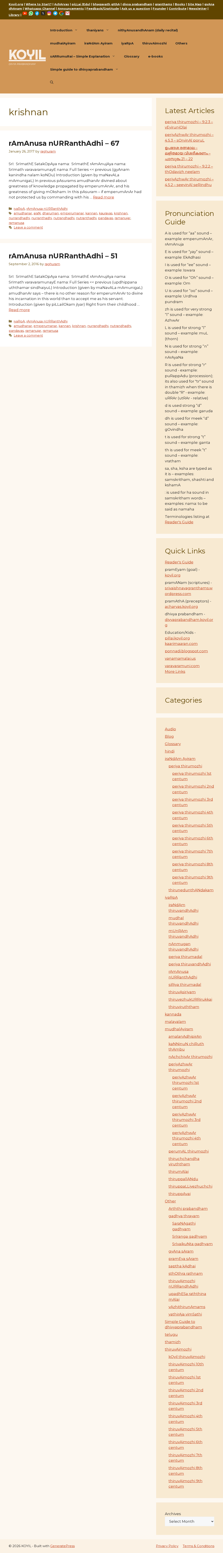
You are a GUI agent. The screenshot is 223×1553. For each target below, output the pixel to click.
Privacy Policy (167, 1546)
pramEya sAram (183, 1258)
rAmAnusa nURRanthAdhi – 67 (64, 143)
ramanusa (16, 223)
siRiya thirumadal (185, 984)
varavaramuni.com (182, 666)
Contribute (177, 8)
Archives (173, 1514)
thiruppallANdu (183, 1179)
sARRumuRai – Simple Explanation (80, 56)
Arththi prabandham (188, 1208)
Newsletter (198, 8)
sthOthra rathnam (186, 1273)
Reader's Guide (179, 522)
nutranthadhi (86, 218)
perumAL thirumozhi (189, 1151)
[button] (52, 82)
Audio (170, 729)
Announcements (71, 8)
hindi (169, 751)
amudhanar (23, 213)
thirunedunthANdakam (191, 890)
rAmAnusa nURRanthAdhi (47, 209)
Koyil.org (16, 4)
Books (180, 4)
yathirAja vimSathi (185, 1314)
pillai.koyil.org (177, 638)
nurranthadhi (41, 218)
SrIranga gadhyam (189, 1236)
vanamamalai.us (180, 658)
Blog (169, 736)
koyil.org (173, 575)
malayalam (175, 1021)
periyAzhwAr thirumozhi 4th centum (186, 1138)
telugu (171, 1334)
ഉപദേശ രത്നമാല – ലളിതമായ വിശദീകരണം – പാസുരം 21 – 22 (188, 153)
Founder (159, 8)
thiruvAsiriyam (182, 992)
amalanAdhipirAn (185, 1036)
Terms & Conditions (198, 1546)
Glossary (131, 56)
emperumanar (72, 213)
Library (14, 15)
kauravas (105, 213)
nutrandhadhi (63, 218)
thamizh (173, 1342)
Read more (103, 197)
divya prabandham (137, 4)
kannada (173, 1014)
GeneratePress (62, 1546)
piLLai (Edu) (81, 4)
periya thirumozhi (185, 766)
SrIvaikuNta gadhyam (192, 1244)
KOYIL (27, 54)
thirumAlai (179, 1171)
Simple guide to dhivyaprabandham (81, 69)
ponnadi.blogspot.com (186, 651)
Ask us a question (136, 8)
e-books (155, 56)
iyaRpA (127, 43)
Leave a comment (28, 227)
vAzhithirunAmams (187, 1307)
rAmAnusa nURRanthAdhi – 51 (63, 256)
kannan (91, 213)
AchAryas (61, 4)
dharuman (50, 213)
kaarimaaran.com (181, 643)
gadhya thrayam (184, 1216)
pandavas (105, 218)
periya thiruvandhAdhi (190, 964)
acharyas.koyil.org (181, 606)
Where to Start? (39, 4)
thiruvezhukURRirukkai (190, 999)
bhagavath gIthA (106, 4)
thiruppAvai (180, 1194)
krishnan (121, 213)
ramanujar (122, 218)
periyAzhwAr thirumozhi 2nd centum (187, 1101)
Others (181, 43)
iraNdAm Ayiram (98, 43)
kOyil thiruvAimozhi (187, 1357)
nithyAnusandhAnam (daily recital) (148, 30)
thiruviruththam (184, 1007)
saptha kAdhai (182, 1266)
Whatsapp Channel (40, 8)
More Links (175, 671)
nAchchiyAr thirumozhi (190, 1057)
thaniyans (95, 30)
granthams (163, 4)
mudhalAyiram (63, 43)
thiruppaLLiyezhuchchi (190, 1186)
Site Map (195, 4)
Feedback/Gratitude (102, 8)
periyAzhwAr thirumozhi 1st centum (185, 1082)
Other (170, 1201)
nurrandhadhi (19, 218)
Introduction (61, 30)
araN (37, 213)
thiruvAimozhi (154, 43)
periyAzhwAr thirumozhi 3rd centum (186, 1119)
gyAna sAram (181, 1251)
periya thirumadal (185, 957)
